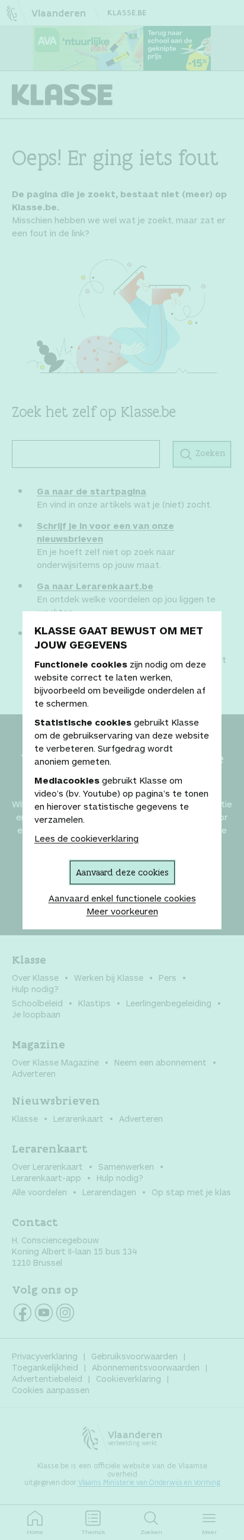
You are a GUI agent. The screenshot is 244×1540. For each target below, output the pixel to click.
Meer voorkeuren (122, 911)
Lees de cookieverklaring (86, 838)
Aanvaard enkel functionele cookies (122, 898)
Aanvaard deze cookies (122, 872)
